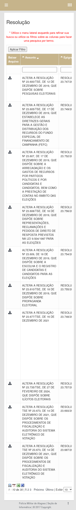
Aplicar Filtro (17, 49)
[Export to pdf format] (13, 485)
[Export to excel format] (18, 485)
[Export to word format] (22, 485)
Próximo (39, 489)
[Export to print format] (9, 485)
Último (49, 489)
